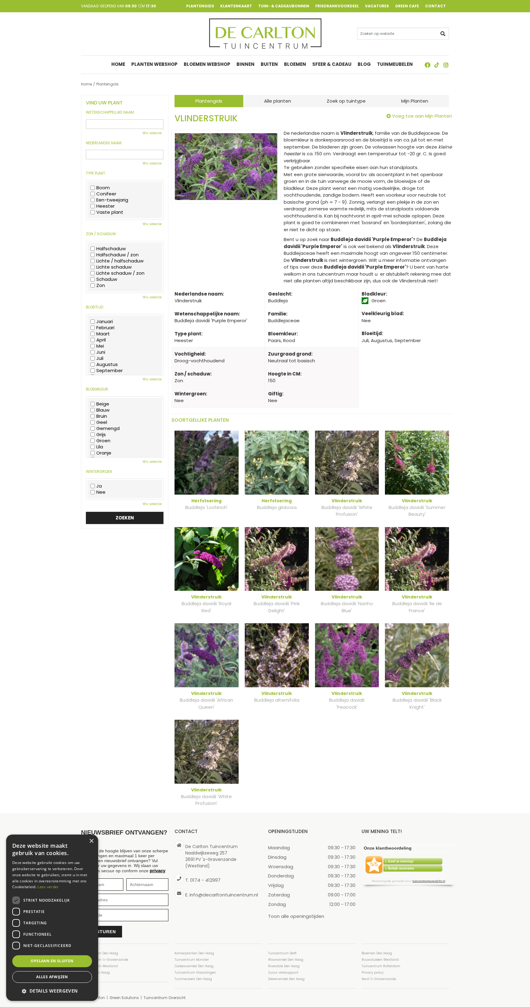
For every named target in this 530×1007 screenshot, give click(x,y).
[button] (52, 991)
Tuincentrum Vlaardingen (195, 972)
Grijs (101, 434)
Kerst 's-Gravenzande (379, 979)
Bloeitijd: (95, 307)
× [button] (91, 841)
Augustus (107, 364)
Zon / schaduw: (101, 234)
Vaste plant (109, 212)
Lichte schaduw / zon (120, 273)
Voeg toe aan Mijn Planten (422, 116)
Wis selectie (152, 133)
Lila (99, 447)
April (101, 340)
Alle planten (277, 101)
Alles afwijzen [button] (52, 976)
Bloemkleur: (97, 389)
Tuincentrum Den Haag (99, 953)
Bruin (101, 416)
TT (437, 65)
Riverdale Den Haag (284, 966)
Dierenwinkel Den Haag (286, 979)
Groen (103, 441)
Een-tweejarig (112, 200)
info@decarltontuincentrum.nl (224, 894)
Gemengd (108, 428)
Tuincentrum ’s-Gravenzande (104, 959)
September (109, 370)
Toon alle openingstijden (296, 916)
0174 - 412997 (205, 880)
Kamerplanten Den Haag (194, 953)
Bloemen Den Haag (377, 953)
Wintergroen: (99, 472)
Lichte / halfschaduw (120, 261)
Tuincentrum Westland (99, 966)
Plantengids (208, 101)
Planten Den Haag (95, 972)
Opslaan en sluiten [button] (52, 961)
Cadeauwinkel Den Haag (194, 966)
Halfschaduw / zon (117, 255)
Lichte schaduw (114, 267)
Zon (100, 285)
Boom (103, 188)
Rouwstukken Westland (380, 959)
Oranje (103, 453)
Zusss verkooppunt (283, 972)
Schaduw (106, 279)
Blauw (102, 410)
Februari (105, 328)
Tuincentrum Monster (192, 959)
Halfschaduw (111, 249)
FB (427, 65)
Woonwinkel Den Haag (285, 959)
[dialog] (52, 918)
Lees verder (48, 886)
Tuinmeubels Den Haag (193, 979)
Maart (103, 334)
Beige (102, 404)
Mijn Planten (414, 101)
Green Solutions (124, 997)
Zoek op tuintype (346, 101)
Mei (100, 346)
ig (446, 65)
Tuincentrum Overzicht (165, 997)
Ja (99, 486)
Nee (101, 492)
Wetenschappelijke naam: (110, 112)
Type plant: (96, 173)
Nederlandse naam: (104, 143)
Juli (99, 358)
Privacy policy (373, 972)
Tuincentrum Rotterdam (381, 966)
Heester (105, 206)
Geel (101, 422)
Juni (100, 352)
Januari (104, 321)
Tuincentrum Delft (282, 953)
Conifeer (106, 194)
